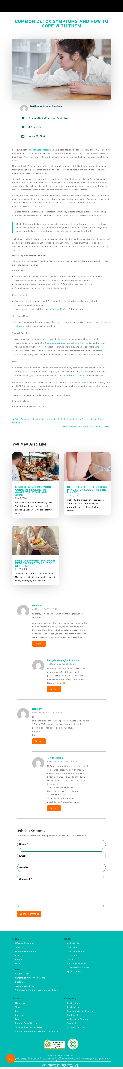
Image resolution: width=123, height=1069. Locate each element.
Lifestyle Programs (24, 943)
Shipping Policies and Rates (28, 1027)
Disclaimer (20, 982)
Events (18, 963)
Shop (17, 1007)
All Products (73, 943)
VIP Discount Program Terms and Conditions (36, 990)
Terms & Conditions (24, 986)
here (96, 347)
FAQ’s (18, 1019)
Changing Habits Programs (41, 118)
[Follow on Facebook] (44, 1066)
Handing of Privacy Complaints (30, 978)
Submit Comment (29, 913)
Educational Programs (26, 951)
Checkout (19, 1015)
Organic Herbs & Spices (78, 967)
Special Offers (74, 971)
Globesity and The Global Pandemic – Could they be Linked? (87, 489)
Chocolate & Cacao (76, 951)
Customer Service (75, 1027)
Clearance (72, 955)
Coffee (70, 959)
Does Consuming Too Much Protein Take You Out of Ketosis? (35, 563)
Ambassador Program (77, 1019)
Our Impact (72, 1015)
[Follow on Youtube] (71, 1066)
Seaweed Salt (58, 309)
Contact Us (72, 1023)
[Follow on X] (51, 1066)
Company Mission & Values (80, 1011)
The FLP (19, 947)
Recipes (19, 959)
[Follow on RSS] (64, 1066)
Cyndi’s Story (73, 1003)
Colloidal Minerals (79, 343)
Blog (17, 955)
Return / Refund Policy (26, 1023)
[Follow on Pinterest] (77, 1066)
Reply (38, 643)
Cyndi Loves (73, 1007)
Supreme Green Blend (56, 343)
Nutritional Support (76, 963)
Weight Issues (63, 118)
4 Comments (34, 127)
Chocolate (72, 947)
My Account (20, 1003)
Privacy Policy (22, 974)
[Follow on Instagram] (57, 1066)
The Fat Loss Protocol (39, 150)
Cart (17, 1011)
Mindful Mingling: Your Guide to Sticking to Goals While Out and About (33, 491)
